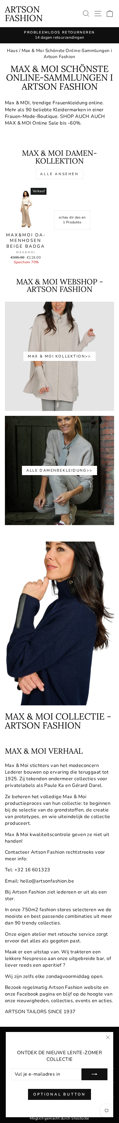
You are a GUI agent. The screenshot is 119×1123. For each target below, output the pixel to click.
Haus (12, 50)
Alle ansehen (59, 174)
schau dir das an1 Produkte (72, 220)
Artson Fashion (24, 13)
